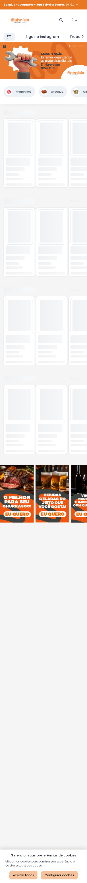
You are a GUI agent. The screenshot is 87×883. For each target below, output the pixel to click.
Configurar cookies (59, 875)
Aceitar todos (23, 875)
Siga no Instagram (42, 36)
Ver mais (76, 112)
